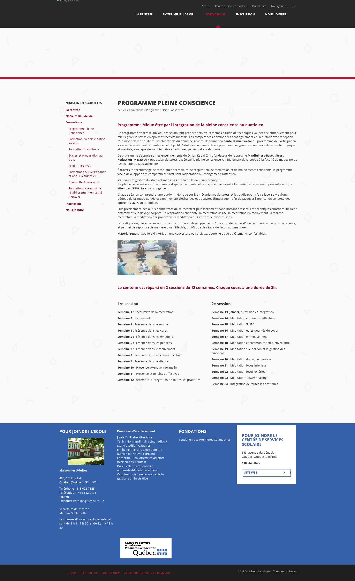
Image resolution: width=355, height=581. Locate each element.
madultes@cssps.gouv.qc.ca (80, 501)
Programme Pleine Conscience (81, 131)
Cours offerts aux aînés (84, 182)
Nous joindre (279, 6)
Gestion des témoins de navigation (148, 573)
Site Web (250, 472)
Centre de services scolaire (231, 6)
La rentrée (144, 14)
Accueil (206, 6)
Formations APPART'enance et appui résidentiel (87, 174)
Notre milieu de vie (178, 14)
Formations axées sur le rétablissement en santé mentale (85, 192)
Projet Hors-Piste (80, 166)
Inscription (245, 14)
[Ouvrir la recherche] (293, 6)
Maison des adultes (84, 103)
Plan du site (259, 6)
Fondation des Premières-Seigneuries (205, 440)
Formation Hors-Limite (84, 149)
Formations (215, 14)
